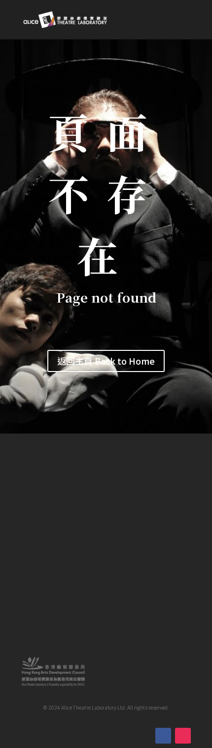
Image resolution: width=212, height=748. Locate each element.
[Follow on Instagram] (183, 736)
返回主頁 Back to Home (106, 360)
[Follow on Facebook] (163, 736)
